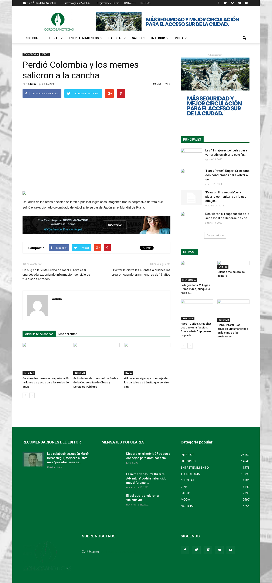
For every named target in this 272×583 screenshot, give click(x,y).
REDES (44, 54)
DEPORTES (188, 461)
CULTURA (187, 480)
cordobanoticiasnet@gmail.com (122, 551)
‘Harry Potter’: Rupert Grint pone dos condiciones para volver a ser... (227, 175)
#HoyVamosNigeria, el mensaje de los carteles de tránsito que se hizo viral (146, 382)
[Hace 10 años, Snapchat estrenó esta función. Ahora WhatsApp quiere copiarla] (197, 310)
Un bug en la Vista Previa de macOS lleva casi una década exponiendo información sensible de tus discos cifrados (56, 274)
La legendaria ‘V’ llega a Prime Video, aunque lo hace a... (195, 289)
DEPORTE (52, 38)
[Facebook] (218, 3)
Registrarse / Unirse (108, 2)
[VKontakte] (239, 3)
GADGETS (115, 38)
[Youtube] (246, 3)
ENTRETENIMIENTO (195, 467)
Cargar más (214, 235)
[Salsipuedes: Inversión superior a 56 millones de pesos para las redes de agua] (46, 359)
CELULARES (187, 318)
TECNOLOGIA (31, 54)
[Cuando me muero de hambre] (233, 265)
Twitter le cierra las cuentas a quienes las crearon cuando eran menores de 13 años (141, 272)
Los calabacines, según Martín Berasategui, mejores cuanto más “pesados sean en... (68, 458)
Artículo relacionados (39, 334)
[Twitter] (225, 3)
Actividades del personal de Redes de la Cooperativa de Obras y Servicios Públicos (95, 382)
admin (32, 83)
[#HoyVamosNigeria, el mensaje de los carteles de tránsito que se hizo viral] (147, 359)
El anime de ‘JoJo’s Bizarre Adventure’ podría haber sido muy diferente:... (146, 478)
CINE (184, 487)
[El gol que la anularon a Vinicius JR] (112, 501)
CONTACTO (129, 2)
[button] (244, 38)
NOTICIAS (33, 38)
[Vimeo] (232, 3)
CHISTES (223, 266)
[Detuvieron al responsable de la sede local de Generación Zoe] (191, 219)
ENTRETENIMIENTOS (84, 38)
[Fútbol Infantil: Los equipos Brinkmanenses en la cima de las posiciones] (233, 310)
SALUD (137, 38)
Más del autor (67, 334)
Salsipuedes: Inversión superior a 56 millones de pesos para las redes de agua (46, 382)
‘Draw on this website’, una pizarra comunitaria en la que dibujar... (225, 197)
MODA (178, 38)
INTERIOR (158, 38)
